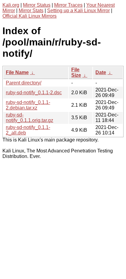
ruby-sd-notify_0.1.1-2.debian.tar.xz (28, 105)
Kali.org (10, 5)
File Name (17, 72)
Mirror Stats (31, 10)
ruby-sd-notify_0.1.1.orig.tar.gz (29, 117)
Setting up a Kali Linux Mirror (78, 10)
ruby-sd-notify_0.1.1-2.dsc (34, 92)
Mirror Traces (68, 5)
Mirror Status (36, 5)
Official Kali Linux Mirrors (29, 16)
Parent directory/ (23, 82)
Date (100, 72)
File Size (76, 72)
